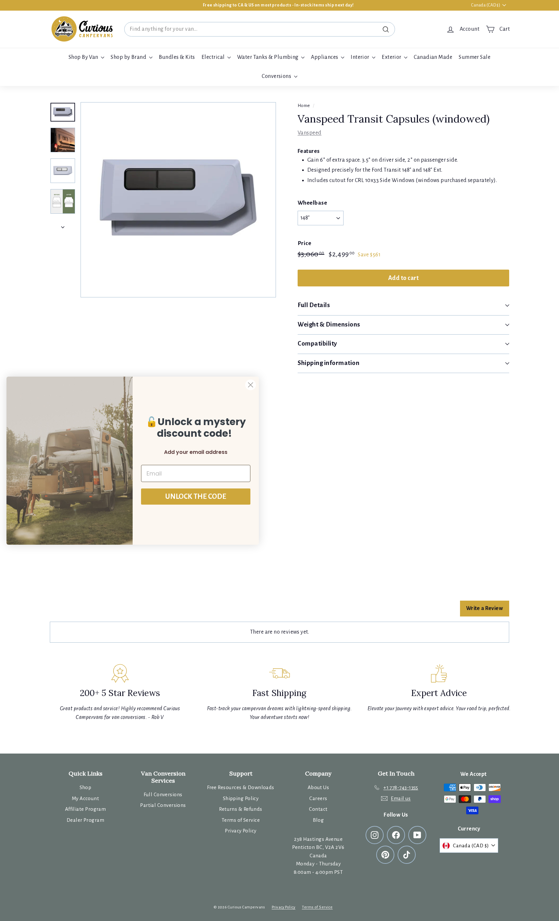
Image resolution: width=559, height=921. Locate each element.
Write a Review (484, 608)
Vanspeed (310, 133)
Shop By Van (84, 57)
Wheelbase (312, 203)
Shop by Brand (129, 57)
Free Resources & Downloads (240, 787)
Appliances (325, 57)
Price (304, 243)
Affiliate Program (85, 809)
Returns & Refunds (240, 809)
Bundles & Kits (177, 57)
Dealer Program (85, 820)
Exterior (392, 57)
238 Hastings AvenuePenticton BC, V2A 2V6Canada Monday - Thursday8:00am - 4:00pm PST (318, 855)
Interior (360, 57)
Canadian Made (433, 57)
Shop (86, 787)
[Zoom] (178, 199)
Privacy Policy (240, 830)
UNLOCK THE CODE (195, 496)
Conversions (277, 76)
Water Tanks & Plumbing (268, 57)
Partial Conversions (163, 805)
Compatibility (317, 343)
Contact (318, 809)
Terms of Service (241, 820)
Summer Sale (474, 57)
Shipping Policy (241, 798)
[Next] (63, 225)
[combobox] (259, 29)
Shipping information (329, 362)
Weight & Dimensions (329, 324)
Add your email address (195, 452)
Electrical (214, 57)
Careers (318, 798)
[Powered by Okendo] (79, 612)
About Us (318, 787)
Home (304, 105)
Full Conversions (163, 794)
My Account (85, 798)
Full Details (314, 305)
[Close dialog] (250, 385)
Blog (318, 820)
